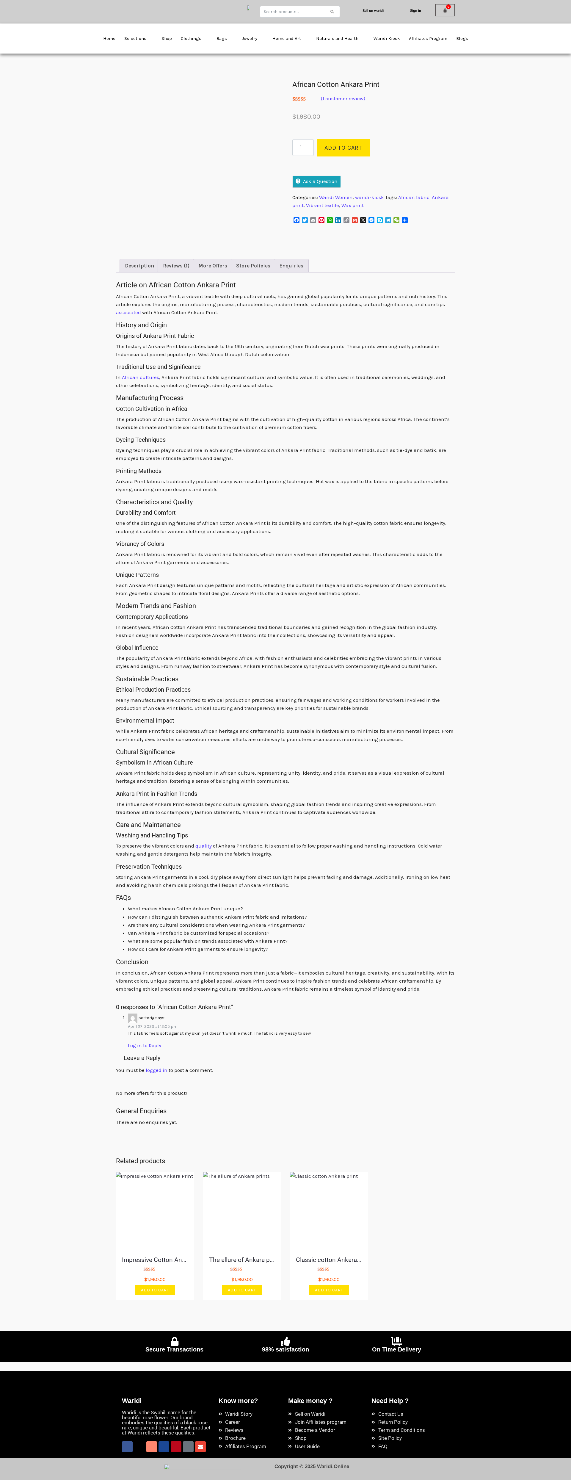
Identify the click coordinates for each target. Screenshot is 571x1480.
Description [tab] (139, 266)
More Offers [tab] (212, 266)
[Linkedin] (164, 1446)
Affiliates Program (428, 38)
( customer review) (343, 98)
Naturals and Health (337, 38)
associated (128, 312)
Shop (166, 38)
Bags (222, 38)
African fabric (413, 197)
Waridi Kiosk (387, 38)
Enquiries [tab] (291, 266)
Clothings (191, 38)
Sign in (415, 11)
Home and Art (286, 38)
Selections (135, 38)
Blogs (462, 38)
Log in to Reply (144, 1045)
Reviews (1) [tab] (176, 266)
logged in (156, 1070)
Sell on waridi (373, 11)
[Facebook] (127, 1446)
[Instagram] (151, 1446)
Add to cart (343, 147)
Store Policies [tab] (253, 266)
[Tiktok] (188, 1446)
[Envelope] (200, 1446)
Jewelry (249, 38)
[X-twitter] (139, 1446)
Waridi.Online (333, 1466)
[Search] (332, 11)
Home (109, 38)
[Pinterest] (176, 1446)
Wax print (352, 205)
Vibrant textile (322, 205)
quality (203, 846)
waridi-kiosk (369, 197)
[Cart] (445, 10)
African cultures (140, 377)
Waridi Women (336, 197)
